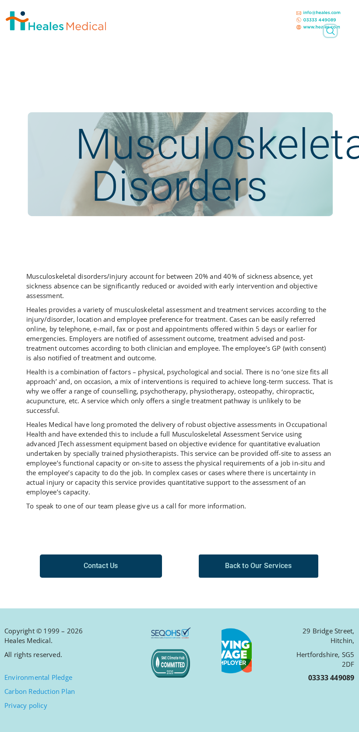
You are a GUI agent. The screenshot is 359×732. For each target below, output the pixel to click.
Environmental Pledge (38, 677)
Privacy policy (25, 705)
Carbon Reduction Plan (39, 691)
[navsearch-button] (330, 31)
